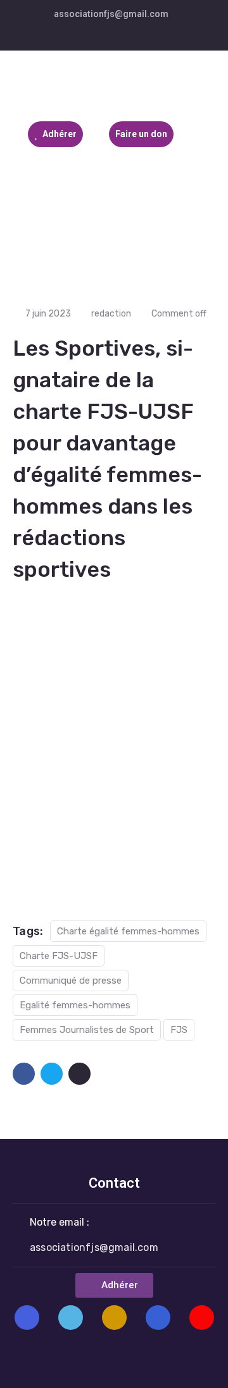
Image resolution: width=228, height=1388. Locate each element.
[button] (114, 1285)
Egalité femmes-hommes (75, 1005)
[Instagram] (114, 1317)
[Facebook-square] (27, 1317)
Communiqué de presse (71, 980)
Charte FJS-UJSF (59, 956)
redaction (111, 313)
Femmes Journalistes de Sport (87, 1029)
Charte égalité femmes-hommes (128, 931)
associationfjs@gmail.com (111, 14)
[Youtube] (201, 1317)
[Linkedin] (158, 1317)
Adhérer (59, 134)
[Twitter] (70, 1317)
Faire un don (141, 134)
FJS (178, 1029)
